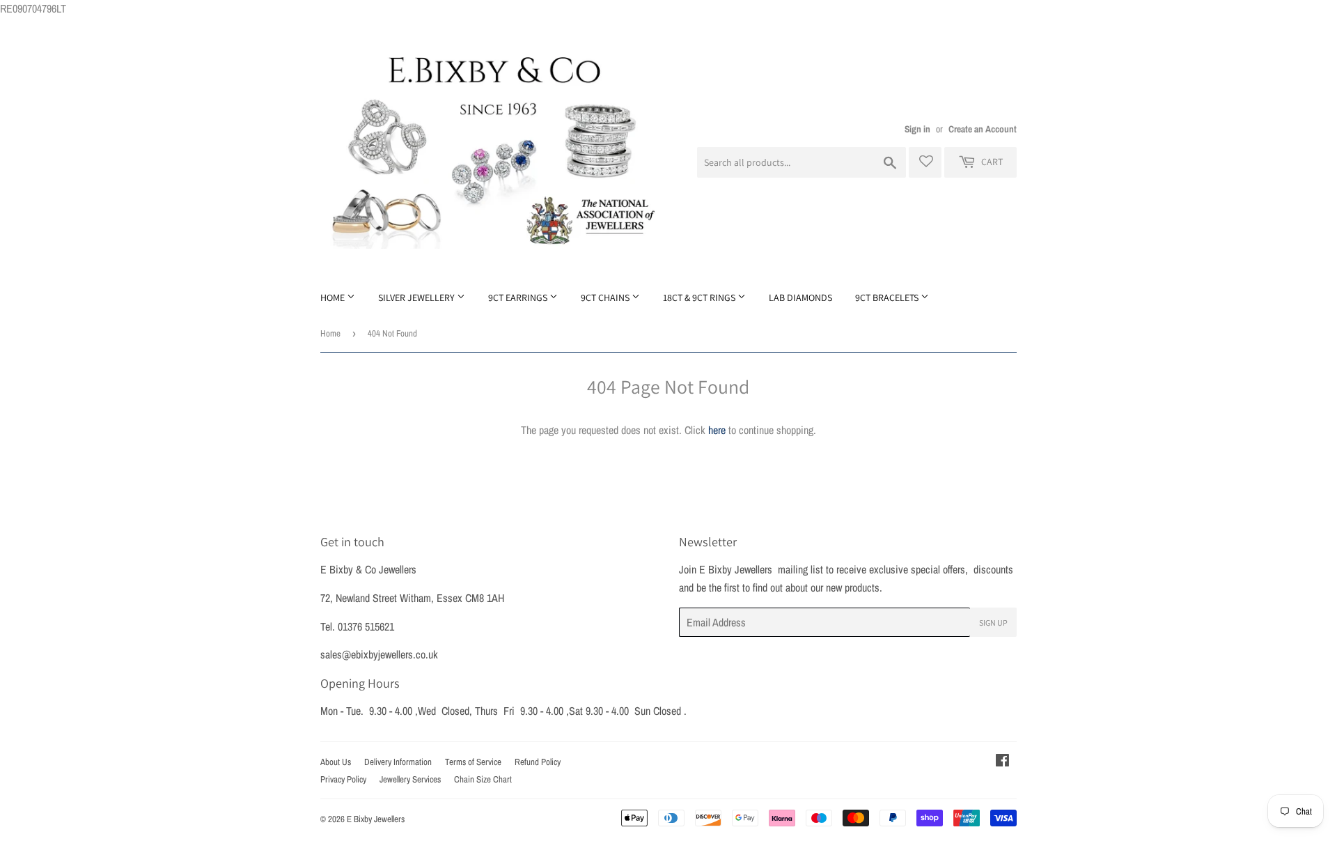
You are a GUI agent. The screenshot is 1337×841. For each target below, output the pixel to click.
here (717, 430)
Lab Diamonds (800, 297)
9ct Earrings (518, 297)
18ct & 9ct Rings (700, 297)
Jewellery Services (410, 779)
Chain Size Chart (483, 779)
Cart (991, 161)
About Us (335, 762)
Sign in (917, 129)
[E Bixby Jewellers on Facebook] (1002, 761)
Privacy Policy (343, 779)
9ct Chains (606, 297)
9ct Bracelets (888, 297)
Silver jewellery (417, 297)
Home (333, 297)
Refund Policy (538, 762)
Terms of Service (473, 762)
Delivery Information (398, 762)
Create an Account (982, 129)
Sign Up (993, 622)
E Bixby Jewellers (376, 819)
